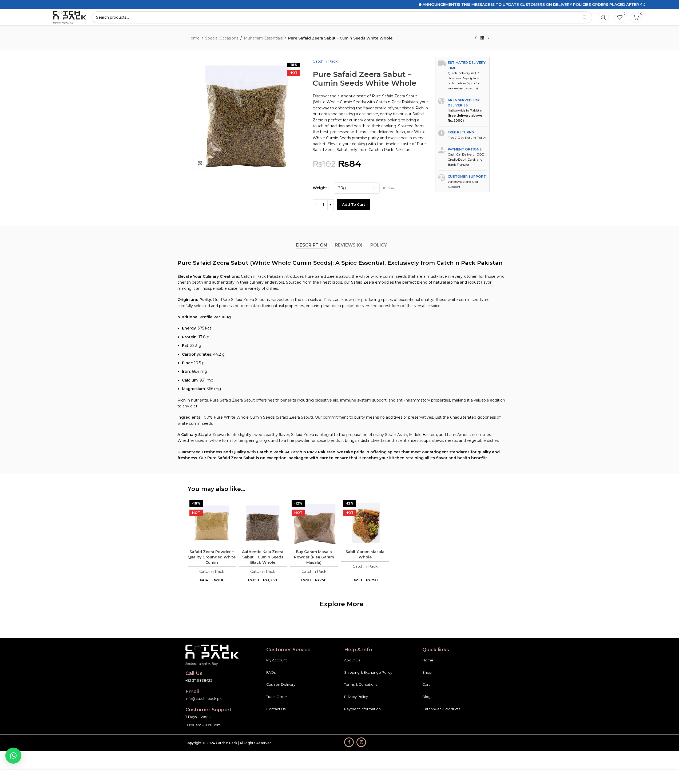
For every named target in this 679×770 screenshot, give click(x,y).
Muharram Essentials (263, 38)
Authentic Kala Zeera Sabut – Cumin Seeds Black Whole (262, 557)
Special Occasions (221, 38)
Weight (320, 187)
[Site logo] (69, 17)
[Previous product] (475, 38)
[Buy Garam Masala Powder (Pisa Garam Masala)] (314, 522)
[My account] (603, 17)
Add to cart (353, 204)
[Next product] (488, 38)
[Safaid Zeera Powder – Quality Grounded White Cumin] (212, 522)
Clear (390, 188)
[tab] (311, 245)
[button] (13, 756)
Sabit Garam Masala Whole (365, 554)
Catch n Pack (325, 61)
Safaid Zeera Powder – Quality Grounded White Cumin (212, 557)
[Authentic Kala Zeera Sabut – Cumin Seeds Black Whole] (263, 522)
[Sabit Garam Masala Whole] (365, 522)
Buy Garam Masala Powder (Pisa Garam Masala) (314, 557)
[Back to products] (482, 38)
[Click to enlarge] (200, 163)
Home (194, 38)
